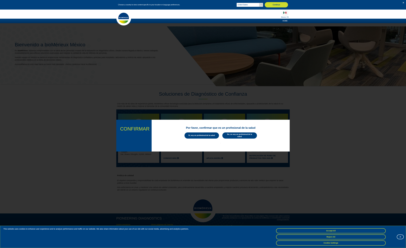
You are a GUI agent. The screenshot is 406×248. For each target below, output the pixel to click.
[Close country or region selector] (403, 2)
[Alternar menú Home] (289, 21)
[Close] (400, 237)
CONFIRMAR (135, 129)
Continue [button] (276, 5)
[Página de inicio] (123, 17)
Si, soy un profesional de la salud (201, 135)
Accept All (331, 231)
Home (285, 21)
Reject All (330, 237)
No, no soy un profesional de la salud (239, 135)
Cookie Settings (331, 243)
